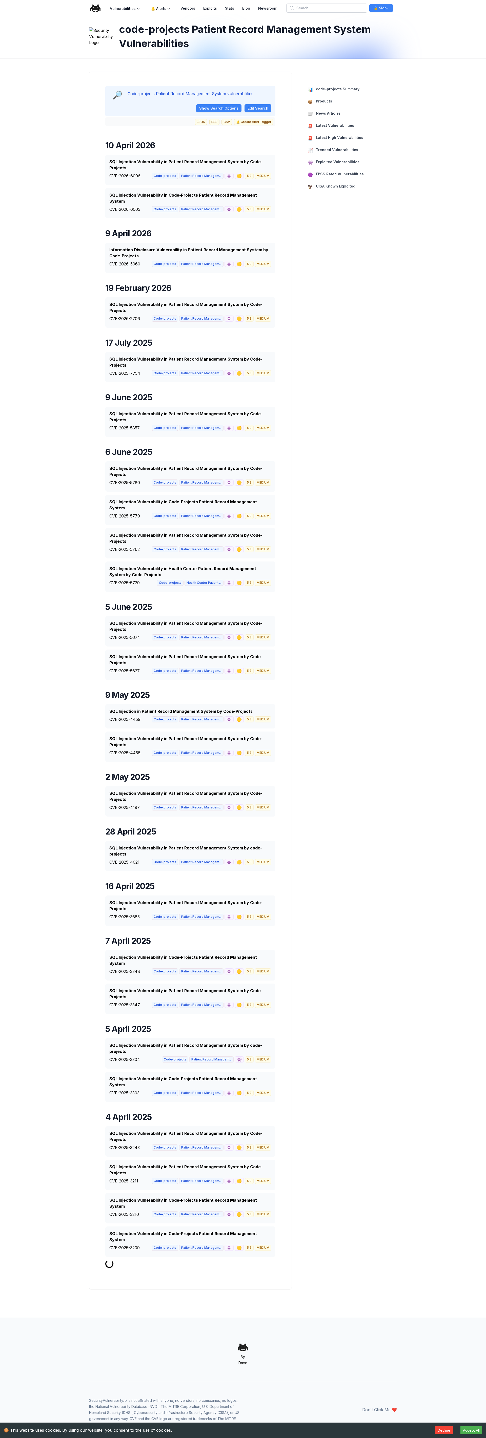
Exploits (210, 8)
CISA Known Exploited (331, 186)
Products (320, 101)
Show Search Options (218, 108)
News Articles (324, 113)
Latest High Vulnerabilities (335, 138)
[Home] (95, 8)
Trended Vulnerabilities (333, 150)
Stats (229, 8)
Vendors (187, 8)
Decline (444, 1430)
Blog (246, 8)
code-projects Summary (333, 89)
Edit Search (258, 108)
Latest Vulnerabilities (331, 126)
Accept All (471, 1430)
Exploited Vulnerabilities (333, 162)
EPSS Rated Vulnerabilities (336, 174)
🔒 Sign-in (381, 9)
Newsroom (267, 8)
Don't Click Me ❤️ (379, 1409)
